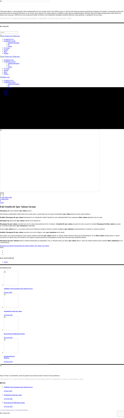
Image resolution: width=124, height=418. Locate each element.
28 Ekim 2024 (8, 361)
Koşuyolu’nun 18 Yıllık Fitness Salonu (14, 333)
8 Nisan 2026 (8, 292)
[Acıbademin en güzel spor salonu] (11, 307)
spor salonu (45, 246)
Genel (2, 202)
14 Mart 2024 (4, 199)
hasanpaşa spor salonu (7, 246)
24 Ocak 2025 (8, 315)
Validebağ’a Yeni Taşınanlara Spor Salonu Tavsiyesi (18, 288)
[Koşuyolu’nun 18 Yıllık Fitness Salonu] (11, 330)
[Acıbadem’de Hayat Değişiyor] (11, 352)
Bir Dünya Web (7, 197)
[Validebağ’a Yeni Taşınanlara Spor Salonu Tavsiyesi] (11, 285)
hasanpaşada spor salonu (21, 246)
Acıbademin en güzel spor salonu (13, 311)
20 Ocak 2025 (8, 337)
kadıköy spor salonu (35, 246)
